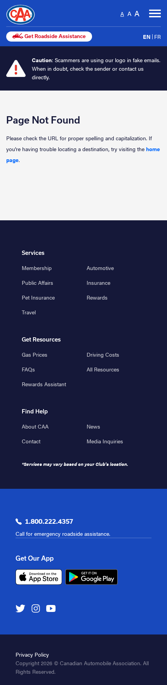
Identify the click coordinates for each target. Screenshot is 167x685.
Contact (31, 441)
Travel (29, 312)
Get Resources (41, 339)
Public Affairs (37, 282)
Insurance (98, 282)
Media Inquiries (105, 441)
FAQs (28, 369)
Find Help (35, 411)
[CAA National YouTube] (51, 608)
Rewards (97, 297)
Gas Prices (34, 354)
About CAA (35, 426)
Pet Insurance (38, 297)
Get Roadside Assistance (54, 36)
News (93, 426)
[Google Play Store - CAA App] (91, 577)
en (147, 36)
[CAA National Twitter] (20, 608)
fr (157, 36)
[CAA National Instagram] (35, 608)
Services (33, 253)
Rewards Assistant (44, 384)
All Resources (103, 369)
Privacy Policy (32, 654)
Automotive (100, 268)
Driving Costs (103, 354)
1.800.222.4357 (49, 521)
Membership (37, 268)
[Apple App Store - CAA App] (39, 577)
